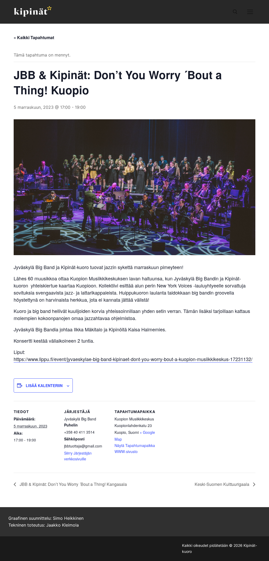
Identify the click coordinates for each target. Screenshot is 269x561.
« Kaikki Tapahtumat (34, 37)
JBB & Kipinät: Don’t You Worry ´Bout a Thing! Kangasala (73, 484)
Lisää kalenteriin (44, 385)
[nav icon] (250, 11)
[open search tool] (235, 11)
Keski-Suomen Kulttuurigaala (222, 484)
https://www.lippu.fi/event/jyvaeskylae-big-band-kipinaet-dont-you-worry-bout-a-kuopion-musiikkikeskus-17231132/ (133, 359)
